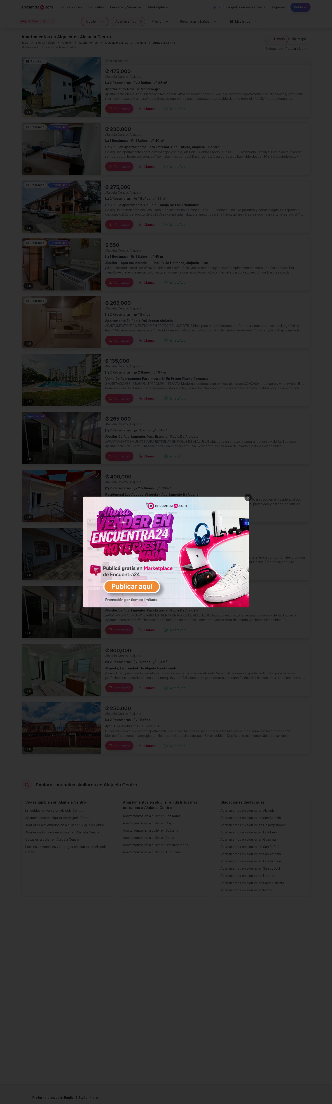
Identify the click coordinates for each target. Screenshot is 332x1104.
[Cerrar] (248, 497)
